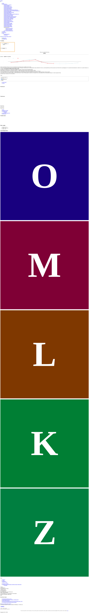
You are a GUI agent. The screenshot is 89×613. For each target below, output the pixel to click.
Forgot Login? (4, 82)
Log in (2, 80)
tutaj (67, 610)
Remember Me (4, 79)
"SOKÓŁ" (2, 606)
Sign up (3, 83)
